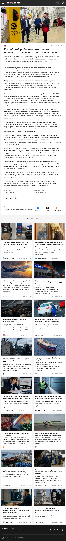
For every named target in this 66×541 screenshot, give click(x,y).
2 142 (61, 485)
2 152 (29, 485)
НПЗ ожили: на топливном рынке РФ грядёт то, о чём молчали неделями (15, 243)
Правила (25, 531)
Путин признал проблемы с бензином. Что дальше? (16, 434)
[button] (6, 198)
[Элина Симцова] (5, 46)
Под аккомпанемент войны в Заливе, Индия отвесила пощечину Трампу (15, 471)
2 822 (29, 335)
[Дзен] (62, 530)
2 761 (61, 335)
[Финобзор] (13, 3)
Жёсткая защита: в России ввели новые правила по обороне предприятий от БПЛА (16, 360)
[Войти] (63, 3)
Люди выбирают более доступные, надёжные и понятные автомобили (47, 320)
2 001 (61, 522)
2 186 (29, 447)
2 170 (61, 447)
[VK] (58, 530)
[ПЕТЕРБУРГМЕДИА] (3, 258)
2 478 (29, 373)
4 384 (29, 296)
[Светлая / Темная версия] (58, 3)
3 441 (61, 296)
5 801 (29, 258)
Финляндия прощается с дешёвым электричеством (14, 320)
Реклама (4, 531)
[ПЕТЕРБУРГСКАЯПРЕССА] (3, 296)
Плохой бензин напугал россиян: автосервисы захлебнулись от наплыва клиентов (48, 471)
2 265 (61, 410)
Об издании (18, 531)
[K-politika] (36, 373)
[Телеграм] (50, 530)
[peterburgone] (36, 410)
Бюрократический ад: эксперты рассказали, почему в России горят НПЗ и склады (48, 283)
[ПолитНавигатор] (36, 258)
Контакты (10, 531)
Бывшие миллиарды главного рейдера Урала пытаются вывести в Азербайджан (49, 243)
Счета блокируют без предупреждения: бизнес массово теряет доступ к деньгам (16, 397)
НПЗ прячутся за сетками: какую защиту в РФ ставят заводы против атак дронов (48, 397)
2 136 (29, 522)
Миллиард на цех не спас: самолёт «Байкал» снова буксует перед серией (48, 434)
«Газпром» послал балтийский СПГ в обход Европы (47, 359)
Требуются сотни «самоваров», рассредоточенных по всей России (47, 509)
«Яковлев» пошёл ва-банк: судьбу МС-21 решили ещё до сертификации (16, 282)
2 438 (61, 373)
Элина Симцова (9, 192)
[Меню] (3, 3)
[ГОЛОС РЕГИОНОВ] (36, 296)
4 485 (61, 258)
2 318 (29, 410)
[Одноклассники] (54, 530)
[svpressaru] (36, 335)
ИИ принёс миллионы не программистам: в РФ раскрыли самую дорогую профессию (16, 510)
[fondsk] (3, 335)
